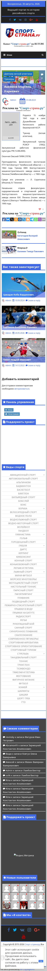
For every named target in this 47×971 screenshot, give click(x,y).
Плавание (23, 597)
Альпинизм (23, 482)
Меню (9, 55)
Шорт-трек (23, 698)
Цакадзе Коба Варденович (18, 294)
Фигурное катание (23, 679)
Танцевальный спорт (23, 657)
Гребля (23, 545)
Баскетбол (23, 489)
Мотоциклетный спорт (23, 582)
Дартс (23, 549)
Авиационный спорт (23, 474)
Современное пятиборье (23, 638)
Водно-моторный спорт (23, 523)
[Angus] (24, 888)
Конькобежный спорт (23, 564)
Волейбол (23, 527)
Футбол (23, 683)
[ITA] (15, 905)
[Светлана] (32, 896)
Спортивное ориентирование (23, 646)
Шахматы (23, 690)
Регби (23, 620)
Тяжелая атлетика (23, 672)
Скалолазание (23, 635)
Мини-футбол (23, 575)
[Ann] (15, 896)
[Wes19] (6, 905)
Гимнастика (22, 534)
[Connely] (24, 896)
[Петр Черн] (6, 896)
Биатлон (23, 493)
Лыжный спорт (22, 571)
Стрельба (22, 653)
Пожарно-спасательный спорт (23, 605)
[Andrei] (41, 905)
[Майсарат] (24, 905)
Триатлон (23, 664)
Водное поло (23, 515)
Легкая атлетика (23, 568)
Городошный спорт (23, 541)
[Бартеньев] (32, 905)
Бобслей (23, 500)
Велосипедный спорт (23, 512)
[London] (15, 888)
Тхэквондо (23, 668)
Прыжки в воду (23, 609)
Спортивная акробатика (23, 642)
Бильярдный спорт (23, 497)
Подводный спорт (23, 601)
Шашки (23, 694)
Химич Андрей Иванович (17, 359)
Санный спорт (23, 627)
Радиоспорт (23, 616)
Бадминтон (23, 486)
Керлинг (23, 553)
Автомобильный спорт (23, 478)
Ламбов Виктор (31, 770)
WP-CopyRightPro (27, 969)
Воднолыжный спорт (23, 519)
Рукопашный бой (23, 623)
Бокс (23, 504)
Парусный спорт (23, 590)
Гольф (23, 538)
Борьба (23, 508)
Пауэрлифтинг (23, 594)
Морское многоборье (23, 579)
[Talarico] (32, 888)
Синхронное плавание (23, 631)
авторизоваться (21, 388)
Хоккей (23, 687)
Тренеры (9, 79)
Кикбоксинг (23, 556)
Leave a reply (34, 300)
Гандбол (23, 530)
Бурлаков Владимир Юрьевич (20, 327)
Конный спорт (23, 560)
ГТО (23, 702)
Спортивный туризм (23, 649)
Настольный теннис (23, 586)
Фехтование (23, 676)
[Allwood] (6, 888)
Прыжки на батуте (23, 612)
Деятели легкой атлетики (18, 73)
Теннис (23, 661)
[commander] (41, 896)
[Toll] (41, 888)
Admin (13, 100)
